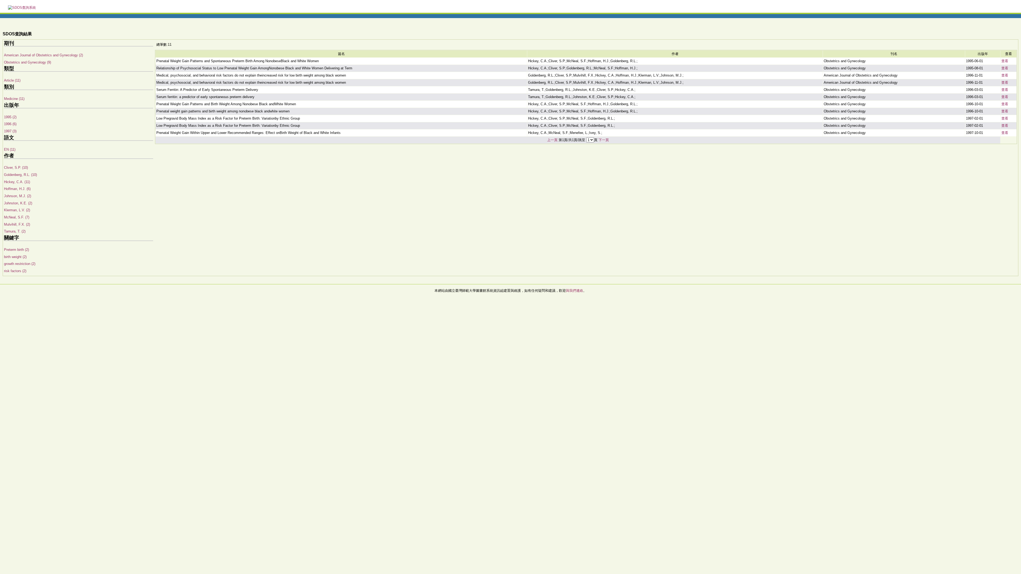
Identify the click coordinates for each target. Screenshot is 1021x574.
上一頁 (552, 140)
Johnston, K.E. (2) (18, 203)
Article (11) (12, 80)
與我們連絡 (574, 291)
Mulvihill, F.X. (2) (17, 224)
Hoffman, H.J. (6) (17, 189)
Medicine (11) (14, 99)
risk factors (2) (15, 271)
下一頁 (604, 140)
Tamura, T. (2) (15, 231)
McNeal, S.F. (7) (16, 217)
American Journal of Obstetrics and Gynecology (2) (43, 55)
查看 (1004, 61)
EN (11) (9, 149)
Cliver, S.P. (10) (16, 168)
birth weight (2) (15, 257)
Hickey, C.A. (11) (17, 182)
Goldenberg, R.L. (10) (20, 175)
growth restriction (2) (19, 264)
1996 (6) (10, 124)
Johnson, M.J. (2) (17, 196)
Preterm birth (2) (16, 250)
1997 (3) (10, 131)
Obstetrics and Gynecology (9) (27, 62)
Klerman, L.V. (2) (17, 210)
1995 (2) (10, 117)
